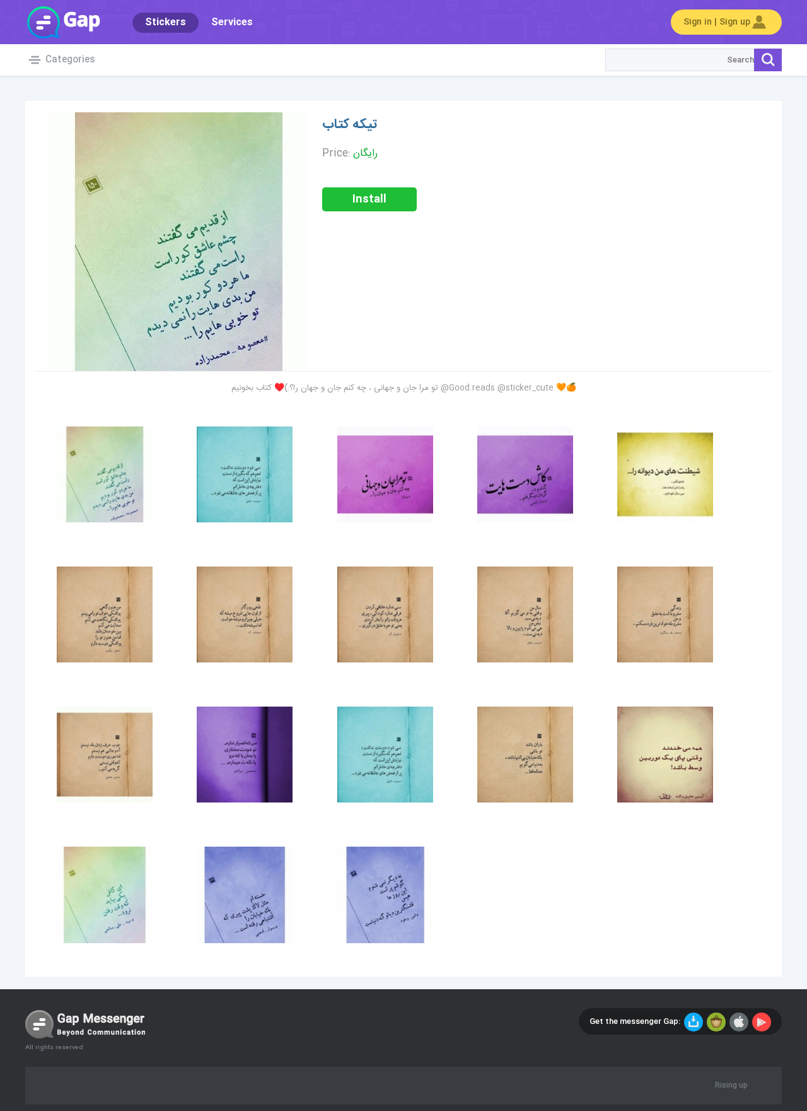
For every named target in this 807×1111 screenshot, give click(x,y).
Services (232, 22)
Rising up (731, 1085)
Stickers (165, 22)
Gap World (63, 22)
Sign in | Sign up (716, 22)
